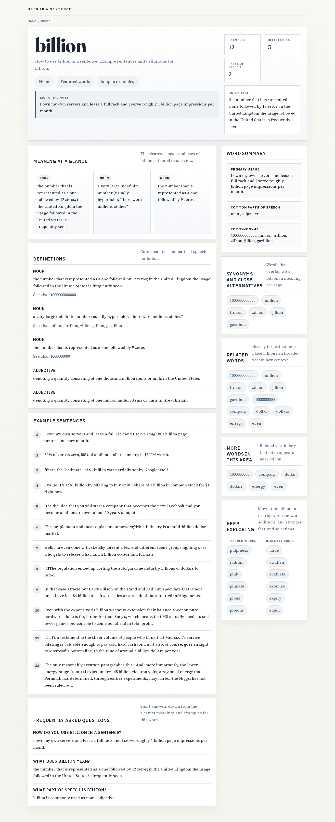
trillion (71, 325)
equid (274, 610)
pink (234, 574)
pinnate (237, 586)
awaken (276, 562)
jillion (99, 325)
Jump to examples (117, 81)
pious (235, 598)
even (256, 423)
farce (274, 550)
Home (32, 21)
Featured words (75, 81)
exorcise (277, 586)
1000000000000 (63, 294)
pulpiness (239, 550)
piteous (237, 610)
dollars (282, 411)
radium (237, 562)
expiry (275, 598)
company (238, 411)
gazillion (114, 325)
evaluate (277, 574)
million (57, 325)
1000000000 (60, 356)
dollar (261, 411)
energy (236, 423)
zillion (86, 325)
